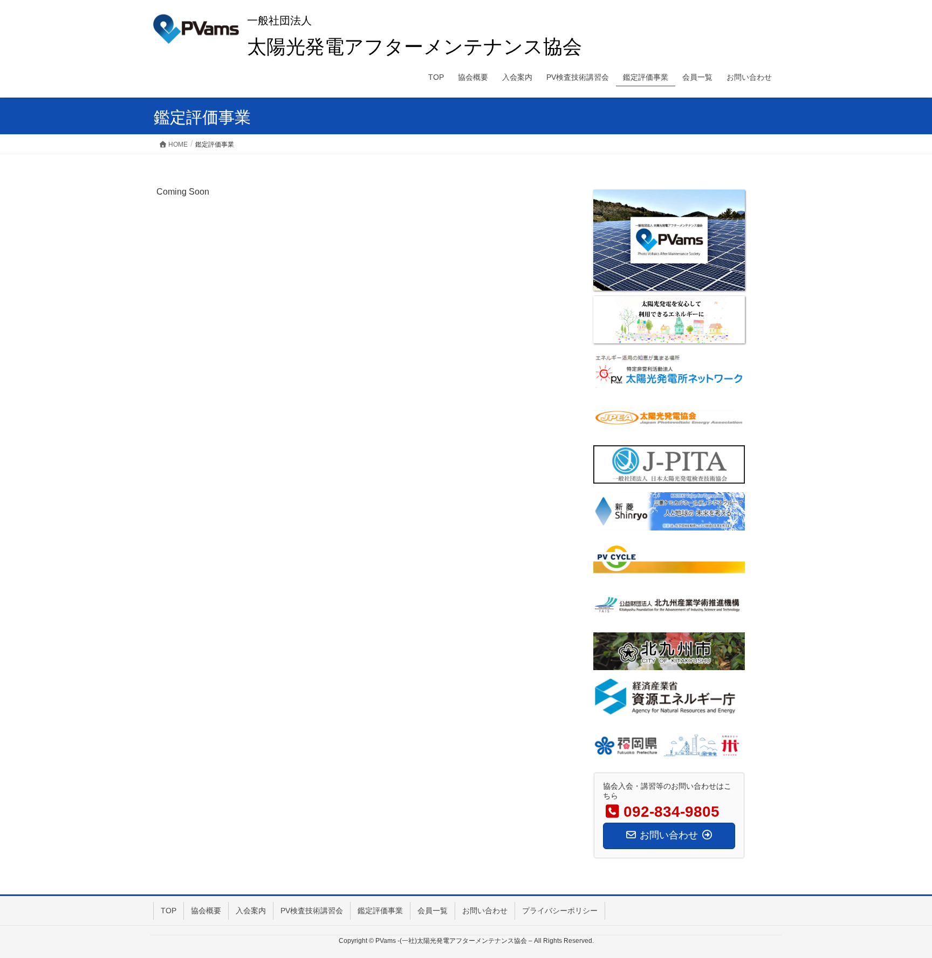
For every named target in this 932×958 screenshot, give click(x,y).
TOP (168, 910)
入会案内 (251, 910)
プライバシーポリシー (560, 910)
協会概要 (206, 910)
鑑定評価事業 (380, 910)
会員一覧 (432, 910)
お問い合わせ (485, 910)
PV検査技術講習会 (311, 910)
